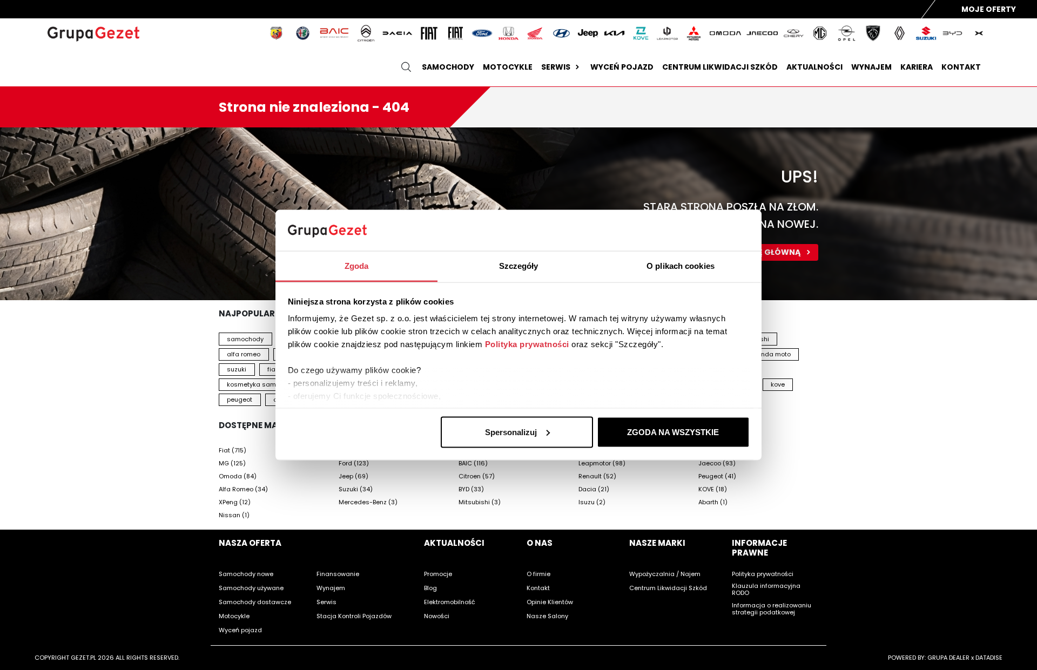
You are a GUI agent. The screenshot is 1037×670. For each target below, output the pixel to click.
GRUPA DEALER (948, 657)
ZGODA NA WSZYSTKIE (673, 431)
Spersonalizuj (511, 431)
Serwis (555, 67)
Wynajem (871, 67)
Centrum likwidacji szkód (720, 67)
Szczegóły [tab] (518, 265)
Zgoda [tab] (357, 265)
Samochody (448, 67)
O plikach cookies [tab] (681, 265)
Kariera (916, 67)
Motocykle (508, 67)
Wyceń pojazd (622, 67)
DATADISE (988, 657)
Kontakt (961, 67)
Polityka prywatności (527, 344)
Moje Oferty (988, 9)
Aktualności (814, 67)
